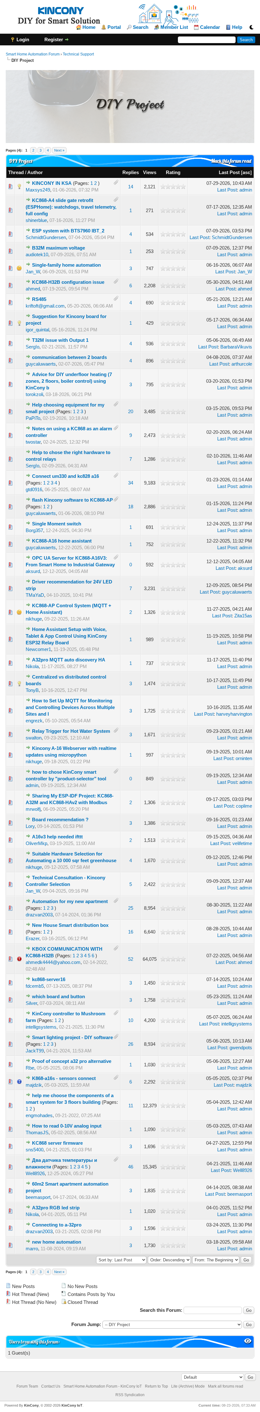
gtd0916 (34, 489)
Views (149, 172)
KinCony (31, 1405)
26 (130, 1044)
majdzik (34, 1085)
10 (130, 1020)
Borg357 (34, 530)
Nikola (32, 666)
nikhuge (34, 618)
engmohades (39, 1115)
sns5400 (34, 1149)
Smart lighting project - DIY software (72, 1037)
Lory (30, 826)
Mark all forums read (225, 1386)
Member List (174, 27)
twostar (33, 442)
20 (130, 411)
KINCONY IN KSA (52, 183)
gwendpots (241, 1047)
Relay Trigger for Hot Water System (71, 731)
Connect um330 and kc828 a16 (65, 476)
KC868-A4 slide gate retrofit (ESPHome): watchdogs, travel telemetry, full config (71, 207)
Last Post (229, 172)
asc (246, 172)
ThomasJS (37, 1132)
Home (88, 27)
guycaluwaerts (41, 364)
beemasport (38, 1197)
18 (130, 506)
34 (130, 482)
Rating (173, 172)
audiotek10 (37, 254)
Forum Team (27, 1386)
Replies (130, 172)
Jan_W (33, 271)
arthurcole (241, 364)
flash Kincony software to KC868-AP (72, 500)
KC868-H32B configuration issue (68, 282)
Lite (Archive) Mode (188, 1386)
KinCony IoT (72, 1405)
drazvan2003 (39, 914)
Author (35, 172)
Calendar (210, 27)
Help (237, 27)
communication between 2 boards (69, 357)
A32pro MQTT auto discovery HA (68, 659)
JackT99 (35, 1050)
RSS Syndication (130, 1395)
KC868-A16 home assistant (62, 540)
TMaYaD (35, 595)
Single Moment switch (56, 523)
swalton (34, 737)
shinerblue (36, 220)
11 (130, 1105)
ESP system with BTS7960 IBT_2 (68, 230)
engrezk (34, 720)
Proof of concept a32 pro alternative (71, 1061)
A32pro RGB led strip (56, 1207)
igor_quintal (37, 329)
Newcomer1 (38, 649)
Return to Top (156, 1386)
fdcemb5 (35, 986)
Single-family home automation (66, 265)
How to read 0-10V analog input (66, 1126)
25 (130, 908)
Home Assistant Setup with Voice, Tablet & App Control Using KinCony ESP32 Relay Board (66, 636)
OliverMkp (36, 843)
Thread (16, 172)
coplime (244, 806)
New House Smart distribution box (70, 925)
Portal (114, 27)
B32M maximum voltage (58, 248)
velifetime (242, 843)
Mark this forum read (231, 161)
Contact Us (50, 1386)
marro (32, 1248)
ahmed (33, 288)
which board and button (58, 996)
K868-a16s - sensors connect (64, 1078)
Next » (59, 150)
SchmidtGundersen (46, 237)
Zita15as (243, 615)
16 (130, 931)
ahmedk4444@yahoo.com (53, 962)
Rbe (30, 1067)
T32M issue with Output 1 (60, 340)
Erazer (32, 938)
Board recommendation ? (60, 819)
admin (245, 189)
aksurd (33, 571)
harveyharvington (234, 714)
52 (130, 959)
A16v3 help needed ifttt (57, 836)
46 (130, 1166)
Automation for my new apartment (70, 901)
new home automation (56, 1242)
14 (130, 186)
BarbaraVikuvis (236, 346)
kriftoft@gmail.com (45, 306)
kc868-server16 (48, 979)
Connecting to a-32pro (56, 1224)
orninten (244, 758)
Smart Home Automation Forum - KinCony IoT (102, 1386)
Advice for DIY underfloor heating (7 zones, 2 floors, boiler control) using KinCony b (69, 381)
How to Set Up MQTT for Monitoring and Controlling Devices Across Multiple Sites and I (70, 707)
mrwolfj (33, 809)
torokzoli (34, 394)
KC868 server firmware (57, 1143)
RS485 (39, 299)
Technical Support (78, 54)
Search (140, 27)
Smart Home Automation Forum (33, 54)
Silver (31, 1003)
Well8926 (35, 1173)
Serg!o (32, 346)
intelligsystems (41, 1027)
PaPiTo (33, 418)
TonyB (32, 690)
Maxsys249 (38, 189)
